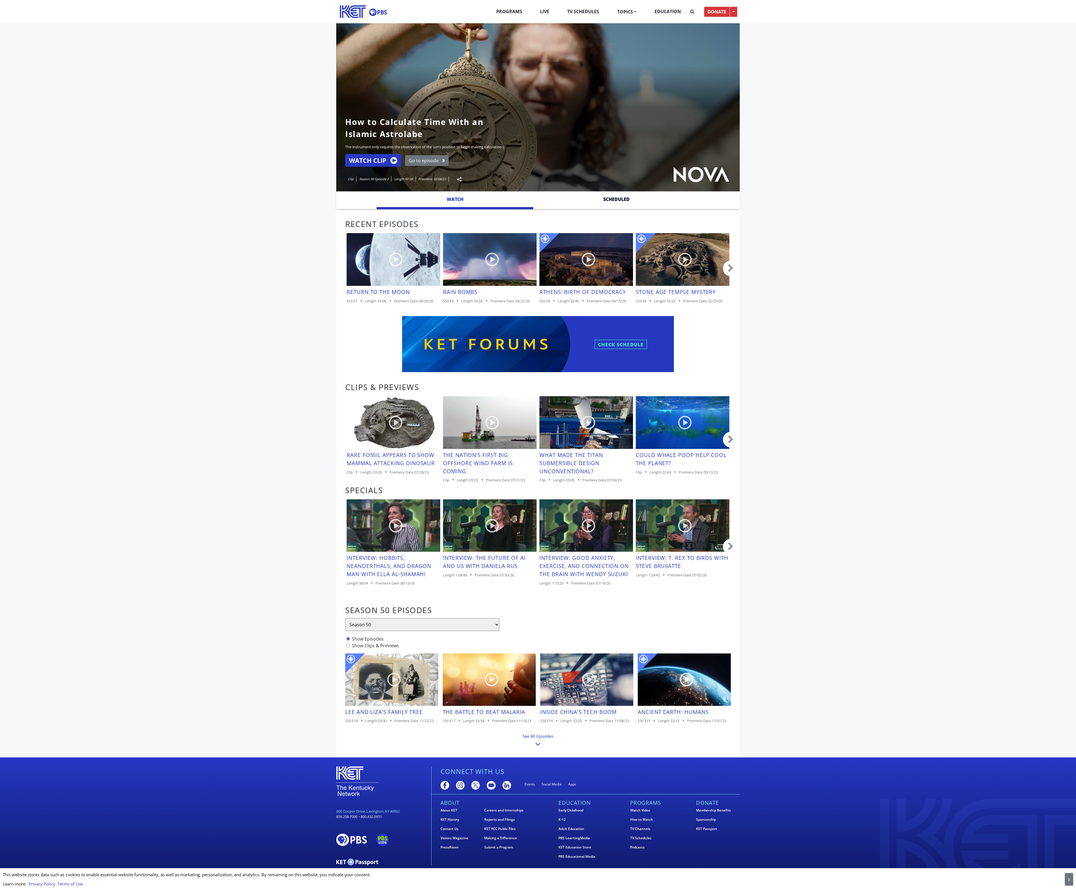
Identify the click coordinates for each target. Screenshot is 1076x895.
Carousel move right (731, 268)
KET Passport (706, 829)
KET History (449, 819)
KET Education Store (574, 847)
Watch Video (640, 810)
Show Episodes (368, 639)
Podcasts (637, 847)
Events (530, 784)
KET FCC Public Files (500, 829)
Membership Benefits (713, 810)
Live (544, 11)
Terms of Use (70, 884)
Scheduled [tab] (616, 199)
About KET (448, 810)
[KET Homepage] (353, 11)
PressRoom (449, 847)
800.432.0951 (371, 816)
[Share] (457, 179)
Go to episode (424, 160)
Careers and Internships (503, 810)
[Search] (692, 11)
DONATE (717, 12)
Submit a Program (498, 847)
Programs (509, 11)
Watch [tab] (455, 199)
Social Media (552, 784)
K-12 (562, 819)
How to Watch (641, 819)
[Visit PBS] (378, 12)
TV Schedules (583, 11)
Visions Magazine (454, 838)
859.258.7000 (347, 816)
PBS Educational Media (576, 856)
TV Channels (640, 829)
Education (668, 11)
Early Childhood (570, 810)
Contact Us (449, 829)
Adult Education (571, 829)
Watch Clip (367, 160)
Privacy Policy (42, 884)
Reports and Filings (499, 819)
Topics (625, 12)
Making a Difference (500, 838)
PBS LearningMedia (574, 838)
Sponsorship (706, 819)
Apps (572, 784)
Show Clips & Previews (375, 646)
